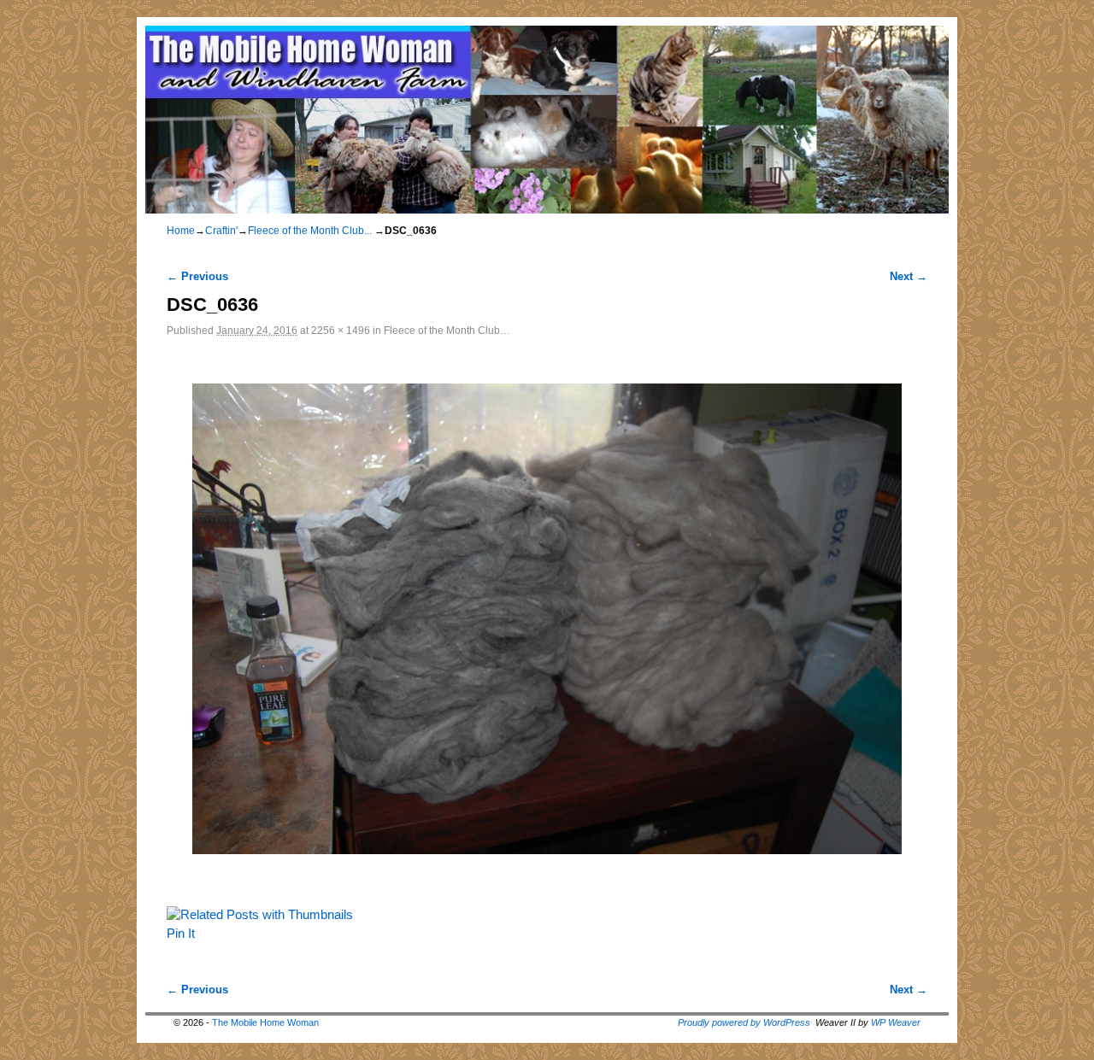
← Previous (197, 276)
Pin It (181, 933)
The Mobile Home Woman (265, 1022)
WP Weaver (895, 1022)
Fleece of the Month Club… (447, 330)
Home (181, 231)
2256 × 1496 (340, 330)
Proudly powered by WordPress (744, 1022)
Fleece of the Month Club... (310, 231)
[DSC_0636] (547, 618)
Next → (908, 276)
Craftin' (221, 231)
